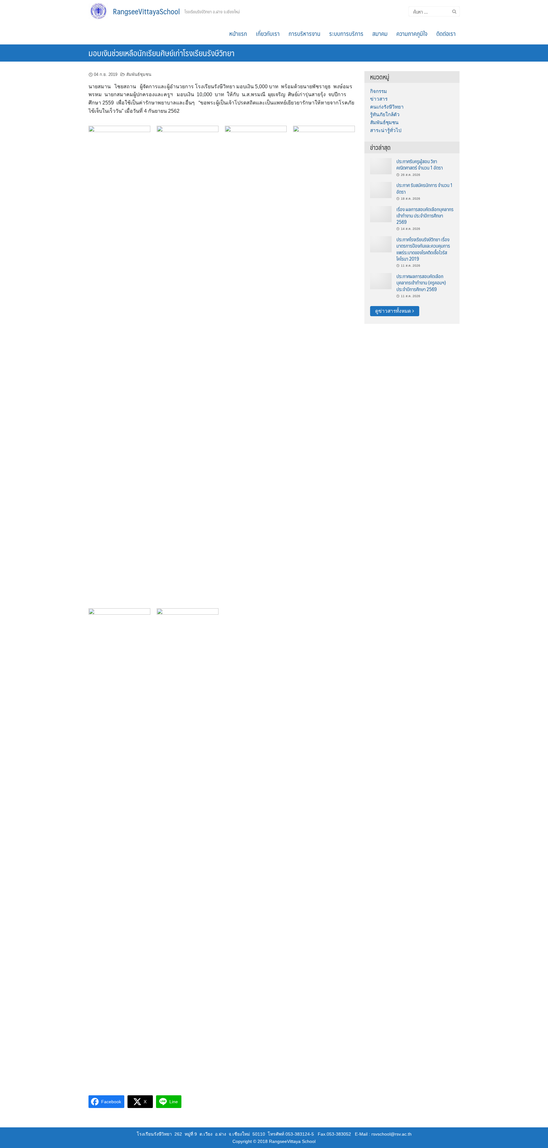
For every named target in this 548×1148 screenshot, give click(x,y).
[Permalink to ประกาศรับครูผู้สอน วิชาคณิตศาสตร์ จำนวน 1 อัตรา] (381, 166)
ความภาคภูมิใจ (411, 33)
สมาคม (380, 33)
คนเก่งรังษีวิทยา (387, 107)
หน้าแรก (238, 33)
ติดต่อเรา (446, 33)
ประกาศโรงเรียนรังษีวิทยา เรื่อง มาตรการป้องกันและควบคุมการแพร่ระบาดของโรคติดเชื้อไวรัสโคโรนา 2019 (423, 249)
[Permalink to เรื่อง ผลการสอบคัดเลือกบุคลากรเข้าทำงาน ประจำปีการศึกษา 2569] (381, 213)
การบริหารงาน (304, 33)
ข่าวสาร (379, 99)
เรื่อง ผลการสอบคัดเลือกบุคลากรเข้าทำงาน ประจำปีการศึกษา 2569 (424, 215)
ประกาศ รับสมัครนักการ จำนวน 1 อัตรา (424, 188)
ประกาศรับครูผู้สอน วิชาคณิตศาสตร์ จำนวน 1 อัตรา (419, 164)
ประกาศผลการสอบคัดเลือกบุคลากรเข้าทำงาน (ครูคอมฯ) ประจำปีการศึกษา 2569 (421, 282)
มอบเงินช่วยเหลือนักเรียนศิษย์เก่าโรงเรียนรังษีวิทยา (161, 53)
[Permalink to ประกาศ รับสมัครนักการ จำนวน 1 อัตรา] (381, 189)
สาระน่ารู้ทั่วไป (385, 130)
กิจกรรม (378, 91)
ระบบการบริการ (346, 33)
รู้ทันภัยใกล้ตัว (385, 114)
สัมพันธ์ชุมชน (138, 74)
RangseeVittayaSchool (146, 11)
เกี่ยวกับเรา (268, 33)
